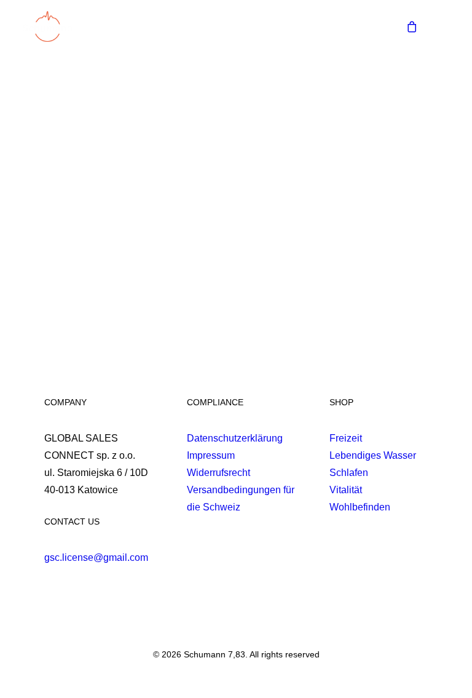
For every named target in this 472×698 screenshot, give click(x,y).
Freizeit (345, 438)
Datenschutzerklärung (235, 438)
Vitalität (345, 490)
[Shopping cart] (406, 26)
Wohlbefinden (359, 507)
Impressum (211, 455)
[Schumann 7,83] (47, 26)
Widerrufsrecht (218, 472)
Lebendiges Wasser (372, 455)
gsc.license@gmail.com (96, 557)
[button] (443, 26)
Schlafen (348, 472)
